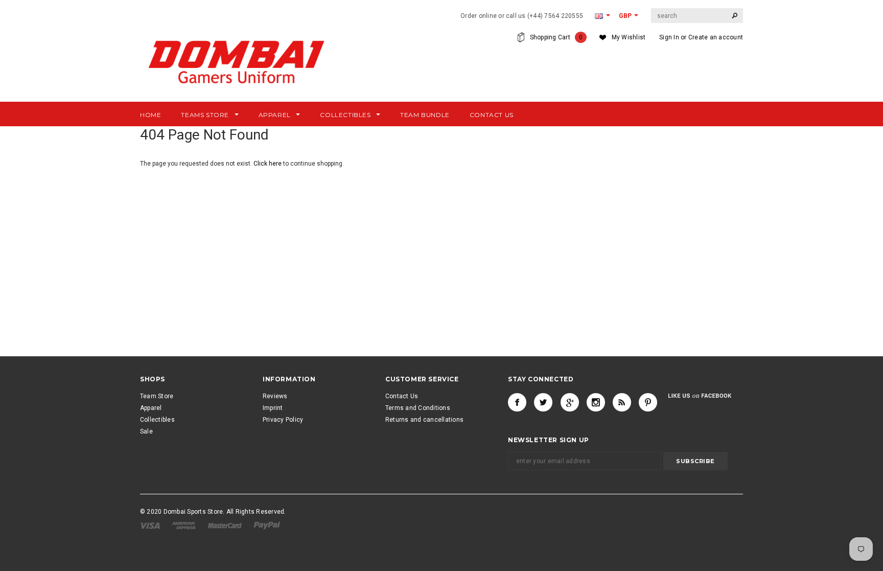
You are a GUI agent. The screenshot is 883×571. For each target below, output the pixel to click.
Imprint (273, 408)
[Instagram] (596, 402)
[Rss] (622, 402)
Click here (268, 163)
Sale (146, 431)
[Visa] (150, 525)
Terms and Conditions (417, 408)
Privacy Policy (283, 419)
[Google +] (570, 402)
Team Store (156, 396)
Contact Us (401, 396)
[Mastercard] (225, 525)
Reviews (275, 396)
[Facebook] (517, 402)
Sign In (669, 37)
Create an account (715, 37)
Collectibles (157, 419)
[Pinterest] (648, 402)
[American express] (184, 525)
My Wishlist (629, 37)
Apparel (151, 408)
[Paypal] (267, 525)
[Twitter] (543, 402)
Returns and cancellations (424, 419)
